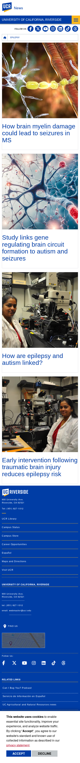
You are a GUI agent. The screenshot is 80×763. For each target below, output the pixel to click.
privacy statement (17, 745)
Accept (18, 753)
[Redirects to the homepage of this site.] (5, 37)
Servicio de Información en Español (24, 696)
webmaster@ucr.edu (20, 610)
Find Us (12, 625)
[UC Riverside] (9, 7)
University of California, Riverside (32, 19)
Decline (44, 753)
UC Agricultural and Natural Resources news (29, 704)
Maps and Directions (14, 561)
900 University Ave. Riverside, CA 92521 (13, 595)
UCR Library (9, 518)
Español (7, 553)
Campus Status (11, 527)
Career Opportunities (14, 544)
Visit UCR (7, 570)
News (18, 7)
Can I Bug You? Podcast (17, 688)
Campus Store (10, 536)
